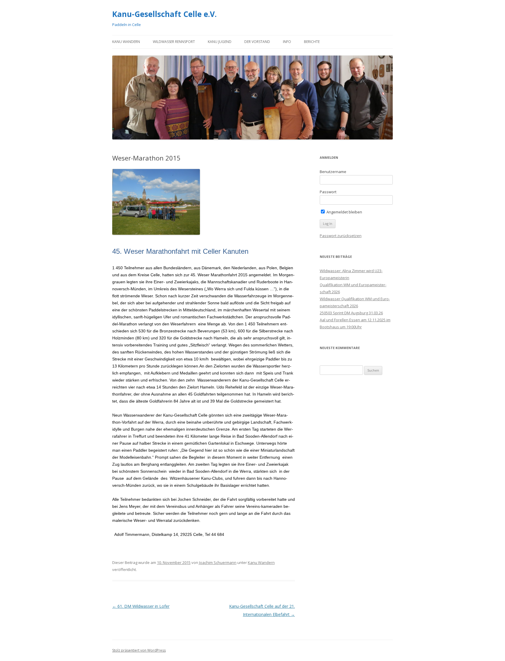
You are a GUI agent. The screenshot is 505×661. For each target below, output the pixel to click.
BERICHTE (312, 41)
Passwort (328, 191)
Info (287, 41)
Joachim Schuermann (217, 562)
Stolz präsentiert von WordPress (139, 650)
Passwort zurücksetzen (341, 235)
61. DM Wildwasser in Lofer (141, 606)
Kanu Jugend (219, 41)
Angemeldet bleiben (344, 212)
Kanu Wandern (126, 41)
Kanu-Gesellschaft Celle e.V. (164, 14)
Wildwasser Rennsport (174, 41)
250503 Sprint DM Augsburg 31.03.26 (351, 312)
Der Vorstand (257, 41)
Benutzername (333, 171)
